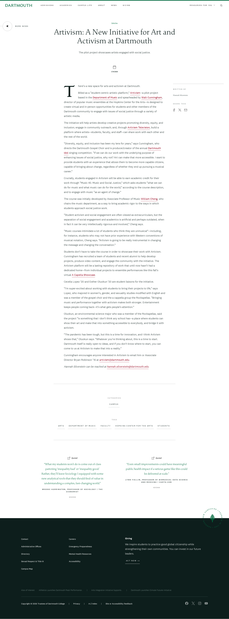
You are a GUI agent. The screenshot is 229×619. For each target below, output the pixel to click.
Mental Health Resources (80, 554)
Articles (114, 23)
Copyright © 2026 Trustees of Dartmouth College (43, 603)
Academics (66, 5)
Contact (24, 539)
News (114, 5)
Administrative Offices (31, 546)
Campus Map (27, 569)
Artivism (135, 92)
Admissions (47, 5)
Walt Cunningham (151, 97)
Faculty (106, 426)
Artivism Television (139, 127)
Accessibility (74, 561)
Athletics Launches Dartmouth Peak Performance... (61, 590)
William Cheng (149, 199)
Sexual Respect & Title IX (32, 561)
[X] (193, 604)
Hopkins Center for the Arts (134, 426)
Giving (126, 5)
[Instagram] (199, 604)
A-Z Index (93, 603)
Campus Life (85, 5)
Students (164, 426)
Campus (114, 404)
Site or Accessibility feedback (119, 603)
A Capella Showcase (83, 275)
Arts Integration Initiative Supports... (106, 590)
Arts (61, 426)
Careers (72, 539)
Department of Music (105, 97)
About (101, 5)
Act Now (131, 561)
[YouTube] (206, 604)
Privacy (76, 603)
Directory (25, 554)
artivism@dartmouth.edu (114, 360)
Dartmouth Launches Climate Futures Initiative (151, 590)
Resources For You (201, 5)
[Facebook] (186, 604)
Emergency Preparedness (80, 546)
